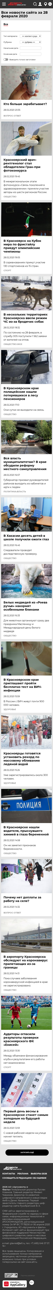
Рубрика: (8, 42)
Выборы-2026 (39, 1173)
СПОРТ (7, 270)
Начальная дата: (11, 48)
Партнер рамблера (28, 1275)
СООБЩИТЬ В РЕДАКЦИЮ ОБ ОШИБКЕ (24, 1178)
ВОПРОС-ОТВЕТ (12, 116)
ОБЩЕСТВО (10, 197)
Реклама (22, 1173)
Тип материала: (11, 36)
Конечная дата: (10, 54)
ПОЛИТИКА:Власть (15, 492)
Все (6, 24)
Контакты (8, 1173)
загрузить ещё (27, 1152)
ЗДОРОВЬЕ (10, 709)
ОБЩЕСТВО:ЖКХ (13, 344)
